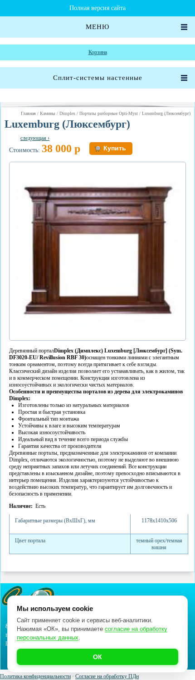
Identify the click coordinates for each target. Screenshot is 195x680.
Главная (28, 113)
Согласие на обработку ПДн (107, 676)
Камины (47, 113)
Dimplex (67, 113)
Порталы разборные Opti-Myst (108, 113)
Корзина (97, 52)
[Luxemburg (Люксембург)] (97, 330)
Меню (97, 26)
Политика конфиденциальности (35, 676)
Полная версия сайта (97, 8)
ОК (97, 656)
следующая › (34, 138)
